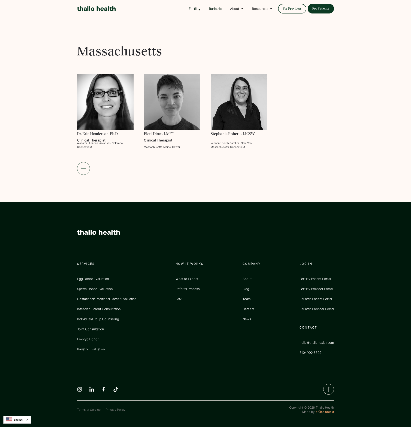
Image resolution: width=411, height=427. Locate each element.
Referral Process (188, 289)
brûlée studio (325, 412)
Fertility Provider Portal (316, 289)
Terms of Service (89, 409)
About (247, 279)
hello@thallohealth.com (316, 343)
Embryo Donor (87, 339)
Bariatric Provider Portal (316, 309)
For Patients (320, 8)
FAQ (179, 299)
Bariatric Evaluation (91, 349)
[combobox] (17, 420)
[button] (237, 8)
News (247, 319)
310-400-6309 (310, 353)
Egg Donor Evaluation (93, 279)
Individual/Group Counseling (98, 319)
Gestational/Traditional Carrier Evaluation (107, 299)
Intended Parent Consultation (99, 309)
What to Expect (187, 279)
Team (247, 299)
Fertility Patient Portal (315, 279)
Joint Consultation (90, 329)
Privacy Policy (115, 409)
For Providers (292, 8)
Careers (248, 309)
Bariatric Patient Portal (315, 299)
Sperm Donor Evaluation (95, 289)
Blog (246, 289)
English (18, 419)
